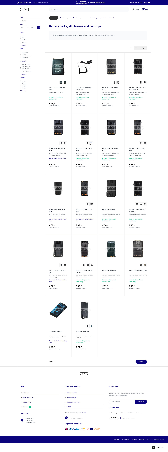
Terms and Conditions (138, 439)
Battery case (25, 52)
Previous (141, 362)
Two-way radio (67, 18)
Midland (24, 43)
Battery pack (25, 57)
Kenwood (24, 39)
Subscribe (141, 401)
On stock (24, 20)
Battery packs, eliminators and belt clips (104, 18)
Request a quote (27, 402)
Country (145, 2)
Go (39, 27)
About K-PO (26, 393)
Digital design (160, 447)
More (23, 45)
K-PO (23, 35)
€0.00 (146, 9)
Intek (23, 37)
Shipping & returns (72, 393)
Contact (69, 407)
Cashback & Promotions (73, 402)
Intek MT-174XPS (26, 64)
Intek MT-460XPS (26, 68)
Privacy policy (125, 439)
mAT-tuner (24, 41)
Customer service (137, 2)
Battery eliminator (26, 56)
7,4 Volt (24, 88)
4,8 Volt (24, 85)
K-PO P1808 (25, 70)
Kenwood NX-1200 (26, 71)
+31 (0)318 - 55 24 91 (76, 418)
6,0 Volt (24, 86)
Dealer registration (28, 397)
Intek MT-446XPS (26, 66)
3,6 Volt (24, 81)
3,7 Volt (24, 83)
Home (53, 18)
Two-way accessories (82, 18)
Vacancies (26, 407)
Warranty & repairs (72, 397)
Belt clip (24, 54)
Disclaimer (116, 439)
